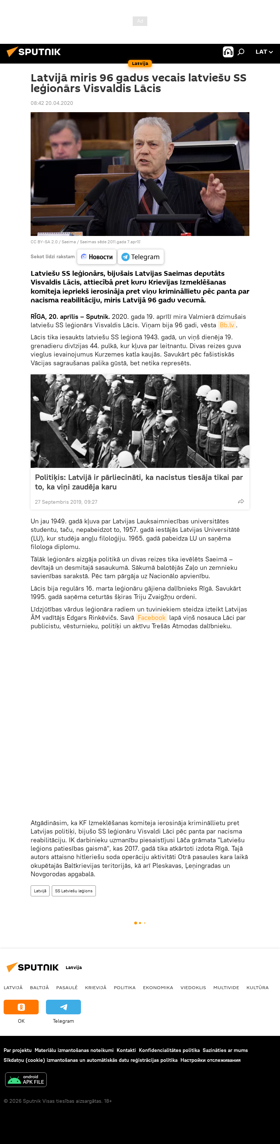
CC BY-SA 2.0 (44, 241)
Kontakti (126, 1050)
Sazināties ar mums (225, 1050)
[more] (241, 501)
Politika (125, 987)
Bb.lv (227, 325)
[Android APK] (26, 1080)
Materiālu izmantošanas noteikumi (74, 1050)
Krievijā (95, 987)
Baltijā (39, 987)
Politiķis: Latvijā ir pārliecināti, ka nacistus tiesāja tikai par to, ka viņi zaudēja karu (139, 481)
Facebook (152, 617)
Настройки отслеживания (210, 1060)
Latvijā (40, 890)
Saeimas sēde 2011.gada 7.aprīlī (110, 241)
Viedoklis (193, 987)
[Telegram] (141, 256)
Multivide (226, 987)
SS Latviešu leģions (74, 890)
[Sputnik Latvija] (36, 58)
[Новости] (96, 256)
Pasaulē (67, 987)
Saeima (69, 241)
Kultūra (257, 987)
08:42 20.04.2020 (52, 103)
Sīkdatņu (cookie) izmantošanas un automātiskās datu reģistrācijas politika (91, 1060)
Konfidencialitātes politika (169, 1050)
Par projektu (18, 1050)
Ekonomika (158, 987)
